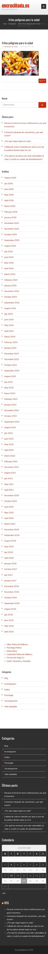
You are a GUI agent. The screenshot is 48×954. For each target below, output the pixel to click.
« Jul (3, 893)
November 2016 (11, 592)
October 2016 (10, 597)
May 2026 (9, 194)
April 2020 (9, 518)
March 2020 (9, 524)
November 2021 (11, 467)
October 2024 (10, 297)
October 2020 (10, 501)
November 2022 (11, 410)
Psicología (8, 695)
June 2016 (9, 620)
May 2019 (9, 546)
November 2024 (11, 291)
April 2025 (9, 268)
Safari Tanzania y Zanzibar (19, 661)
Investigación (10, 684)
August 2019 (10, 541)
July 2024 (8, 314)
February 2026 (10, 212)
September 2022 (11, 421)
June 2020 (9, 506)
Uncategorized (10, 701)
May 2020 (9, 512)
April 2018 (9, 558)
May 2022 (9, 444)
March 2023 (9, 393)
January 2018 (10, 563)
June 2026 (9, 189)
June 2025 (9, 257)
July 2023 (8, 382)
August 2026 (10, 177)
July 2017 (8, 575)
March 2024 (9, 336)
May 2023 (9, 387)
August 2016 (10, 609)
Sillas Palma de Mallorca (17, 644)
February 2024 (10, 342)
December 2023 (11, 353)
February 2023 (10, 399)
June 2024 (9, 319)
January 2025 (10, 285)
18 (11, 875)
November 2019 (11, 529)
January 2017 (10, 580)
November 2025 (11, 229)
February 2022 (10, 461)
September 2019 (11, 535)
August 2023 (10, 376)
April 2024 (9, 331)
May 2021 (9, 484)
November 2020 (11, 495)
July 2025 (8, 251)
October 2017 (10, 569)
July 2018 (8, 552)
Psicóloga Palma (14, 647)
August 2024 (10, 308)
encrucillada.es (15, 5)
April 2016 (9, 631)
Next (41, 81)
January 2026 (10, 217)
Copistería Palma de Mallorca (19, 654)
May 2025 (9, 263)
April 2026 (9, 200)
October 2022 (10, 416)
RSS (6, 902)
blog (6, 678)
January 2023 (10, 404)
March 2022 (9, 456)
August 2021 (10, 472)
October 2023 (10, 365)
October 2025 (10, 234)
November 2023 (11, 359)
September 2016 (11, 603)
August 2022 (10, 427)
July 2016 (8, 614)
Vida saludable (10, 706)
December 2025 (11, 223)
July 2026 (8, 183)
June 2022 (9, 438)
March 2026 (9, 206)
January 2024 (10, 348)
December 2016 (11, 586)
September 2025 (11, 240)
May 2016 (9, 626)
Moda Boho (12, 651)
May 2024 (9, 325)
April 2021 (9, 490)
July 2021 (8, 478)
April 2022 (9, 450)
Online (7, 689)
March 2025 (9, 274)
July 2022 (8, 433)
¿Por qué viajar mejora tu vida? (17, 141)
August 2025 (10, 246)
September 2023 (11, 370)
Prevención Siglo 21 (15, 657)
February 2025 (10, 280)
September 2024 (11, 302)
